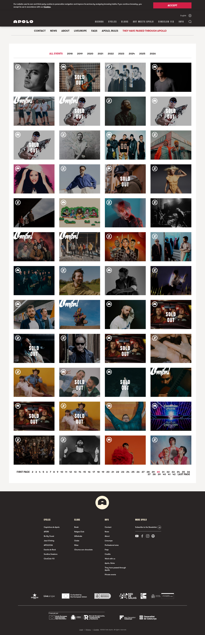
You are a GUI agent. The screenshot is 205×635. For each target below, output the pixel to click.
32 (168, 472)
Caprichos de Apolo (52, 527)
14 (80, 472)
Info (181, 21)
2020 (90, 54)
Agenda (99, 21)
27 (143, 472)
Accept (172, 5)
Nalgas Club (79, 532)
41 (169, 474)
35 (183, 472)
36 (188, 472)
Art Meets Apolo (143, 21)
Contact (40, 31)
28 (148, 472)
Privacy (88, 630)
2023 (121, 54)
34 (178, 472)
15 (84, 472)
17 (94, 472)
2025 (142, 54)
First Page (23, 472)
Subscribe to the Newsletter (146, 527)
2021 (100, 54)
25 (133, 472)
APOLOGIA (48, 545)
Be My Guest (49, 536)
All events (56, 54)
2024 (132, 54)
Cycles (112, 21)
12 (70, 472)
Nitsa (76, 545)
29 (153, 472)
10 (62, 472)
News (53, 31)
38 (154, 474)
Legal (81, 630)
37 (149, 474)
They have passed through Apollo (145, 31)
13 (75, 472)
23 (123, 472)
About (65, 31)
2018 (70, 54)
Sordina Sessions (50, 554)
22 (118, 472)
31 (163, 472)
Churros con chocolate (83, 550)
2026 (153, 54)
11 (66, 472)
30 (158, 472)
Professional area (112, 545)
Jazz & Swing (49, 541)
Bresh (76, 527)
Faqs (94, 31)
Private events (110, 575)
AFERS (46, 532)
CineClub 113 (166, 21)
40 (164, 474)
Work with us (110, 559)
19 (103, 472)
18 (98, 472)
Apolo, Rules (110, 31)
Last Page (184, 474)
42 (174, 474)
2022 (111, 54)
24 (128, 472)
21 (113, 472)
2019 (80, 54)
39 (159, 474)
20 (108, 472)
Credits (107, 554)
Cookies (47, 7)
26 (138, 472)
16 (89, 472)
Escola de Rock (50, 550)
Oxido (76, 541)
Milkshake (78, 536)
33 (173, 472)
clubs (124, 21)
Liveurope (80, 31)
